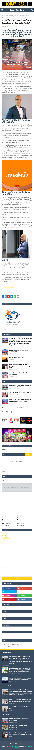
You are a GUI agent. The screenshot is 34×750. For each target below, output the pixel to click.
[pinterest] (9, 599)
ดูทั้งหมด (28, 454)
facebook (6, 523)
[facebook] (9, 588)
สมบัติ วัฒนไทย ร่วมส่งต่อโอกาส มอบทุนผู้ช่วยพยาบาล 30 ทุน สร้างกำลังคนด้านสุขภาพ (20, 386)
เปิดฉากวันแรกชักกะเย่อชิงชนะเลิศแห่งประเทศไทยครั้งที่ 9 (18, 726)
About (16, 743)
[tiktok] (24, 591)
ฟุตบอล (3, 407)
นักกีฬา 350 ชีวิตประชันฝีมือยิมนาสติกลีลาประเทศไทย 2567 (19, 351)
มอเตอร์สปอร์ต (20, 407)
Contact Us (21, 743)
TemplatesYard (14, 746)
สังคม (7, 15)
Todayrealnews (6, 26)
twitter (20, 523)
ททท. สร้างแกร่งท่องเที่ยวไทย (16, 357)
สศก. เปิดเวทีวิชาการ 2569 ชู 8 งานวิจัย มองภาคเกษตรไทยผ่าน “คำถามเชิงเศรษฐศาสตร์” (20, 678)
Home (11, 743)
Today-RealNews (17, 10)
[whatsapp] (24, 595)
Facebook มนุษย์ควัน (10, 287)
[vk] (24, 599)
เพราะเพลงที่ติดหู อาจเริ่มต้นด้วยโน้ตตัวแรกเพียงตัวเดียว (20, 707)
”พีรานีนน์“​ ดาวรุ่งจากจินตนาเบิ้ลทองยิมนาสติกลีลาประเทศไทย (20, 373)
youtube (5, 525)
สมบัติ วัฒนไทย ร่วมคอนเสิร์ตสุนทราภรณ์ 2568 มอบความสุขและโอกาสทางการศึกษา (20, 400)
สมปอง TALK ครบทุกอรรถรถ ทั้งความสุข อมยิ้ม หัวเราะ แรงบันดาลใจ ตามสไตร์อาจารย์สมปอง (20, 700)
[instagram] (9, 595)
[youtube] (24, 588)
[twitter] (9, 591)
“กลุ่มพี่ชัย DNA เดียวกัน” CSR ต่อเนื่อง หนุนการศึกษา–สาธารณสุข (20, 393)
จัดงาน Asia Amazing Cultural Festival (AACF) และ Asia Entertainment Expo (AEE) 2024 (20, 366)
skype (20, 525)
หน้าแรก (3, 15)
